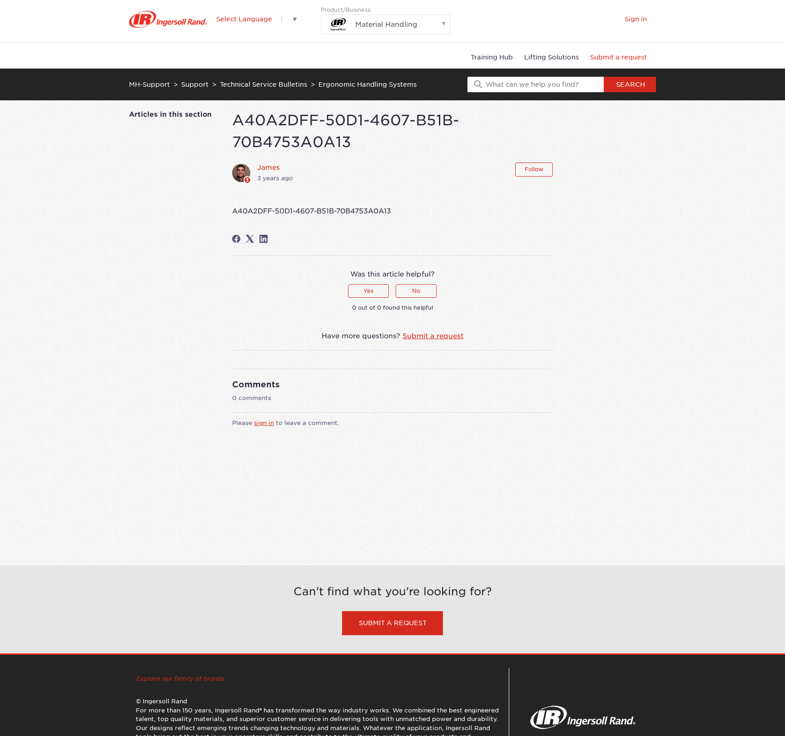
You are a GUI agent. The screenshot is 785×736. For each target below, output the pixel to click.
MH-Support (149, 84)
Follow (534, 169)
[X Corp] (250, 239)
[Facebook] (236, 239)
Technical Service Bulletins (263, 84)
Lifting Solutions (551, 57)
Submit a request (618, 57)
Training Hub (492, 57)
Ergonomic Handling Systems (367, 84)
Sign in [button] (636, 19)
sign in (264, 423)
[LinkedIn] (263, 239)
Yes (368, 290)
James (268, 167)
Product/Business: (369, 17)
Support (195, 84)
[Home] (168, 19)
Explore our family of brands (180, 678)
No (416, 290)
